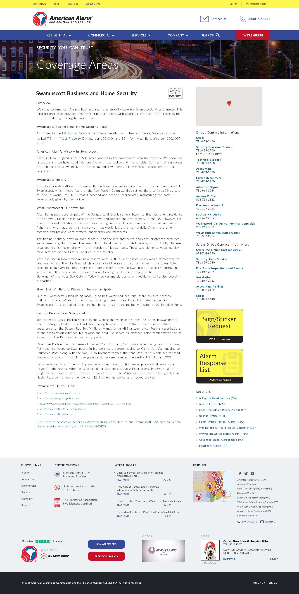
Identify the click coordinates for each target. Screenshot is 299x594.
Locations (73, 3)
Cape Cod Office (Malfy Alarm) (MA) (223, 410)
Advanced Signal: (207, 187)
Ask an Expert (106, 544)
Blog (56, 3)
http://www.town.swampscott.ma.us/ (60, 392)
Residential (28, 479)
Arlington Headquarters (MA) (218, 398)
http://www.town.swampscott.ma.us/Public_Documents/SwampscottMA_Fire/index (86, 403)
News (39, 3)
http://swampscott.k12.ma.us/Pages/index (63, 408)
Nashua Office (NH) (212, 415)
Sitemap (26, 505)
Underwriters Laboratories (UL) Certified (79, 488)
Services (26, 492)
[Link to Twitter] (246, 473)
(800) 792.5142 (259, 19)
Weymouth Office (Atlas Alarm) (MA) (223, 433)
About (91, 3)
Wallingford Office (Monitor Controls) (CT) (227, 427)
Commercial (28, 485)
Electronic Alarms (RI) (213, 445)
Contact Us (218, 19)
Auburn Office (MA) (212, 404)
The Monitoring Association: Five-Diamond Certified (80, 501)
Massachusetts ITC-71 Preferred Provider (76, 474)
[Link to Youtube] (252, 473)
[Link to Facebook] (239, 473)
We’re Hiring (253, 35)
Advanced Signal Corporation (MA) (221, 439)
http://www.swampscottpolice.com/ (59, 398)
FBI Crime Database (76, 133)
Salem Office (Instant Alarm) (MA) (221, 421)
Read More (229, 559)
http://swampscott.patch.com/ (56, 414)
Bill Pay (233, 3)
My (256, 3)
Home (25, 472)
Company (27, 498)
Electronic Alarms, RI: (210, 205)
